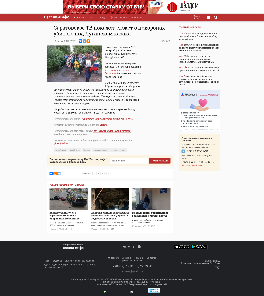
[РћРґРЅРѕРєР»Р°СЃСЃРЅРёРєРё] (88, 41)
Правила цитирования (132, 260)
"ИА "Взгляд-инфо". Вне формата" (112, 130)
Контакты (151, 257)
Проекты (136, 17)
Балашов (86, 150)
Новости (79, 17)
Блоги (124, 17)
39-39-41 (209, 161)
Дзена (103, 124)
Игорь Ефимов (60, 150)
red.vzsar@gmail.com (192, 165)
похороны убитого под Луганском (117, 71)
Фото (114, 17)
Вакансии (126, 257)
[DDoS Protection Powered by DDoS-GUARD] (154, 292)
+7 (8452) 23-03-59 (191, 161)
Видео (103, 17)
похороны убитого (100, 150)
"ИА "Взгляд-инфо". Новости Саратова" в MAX (107, 118)
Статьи (92, 17)
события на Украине (118, 150)
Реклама (139, 257)
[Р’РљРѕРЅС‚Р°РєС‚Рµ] (80, 41)
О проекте (113, 257)
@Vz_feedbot (61, 143)
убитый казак (74, 150)
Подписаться (160, 160)
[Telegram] (84, 41)
